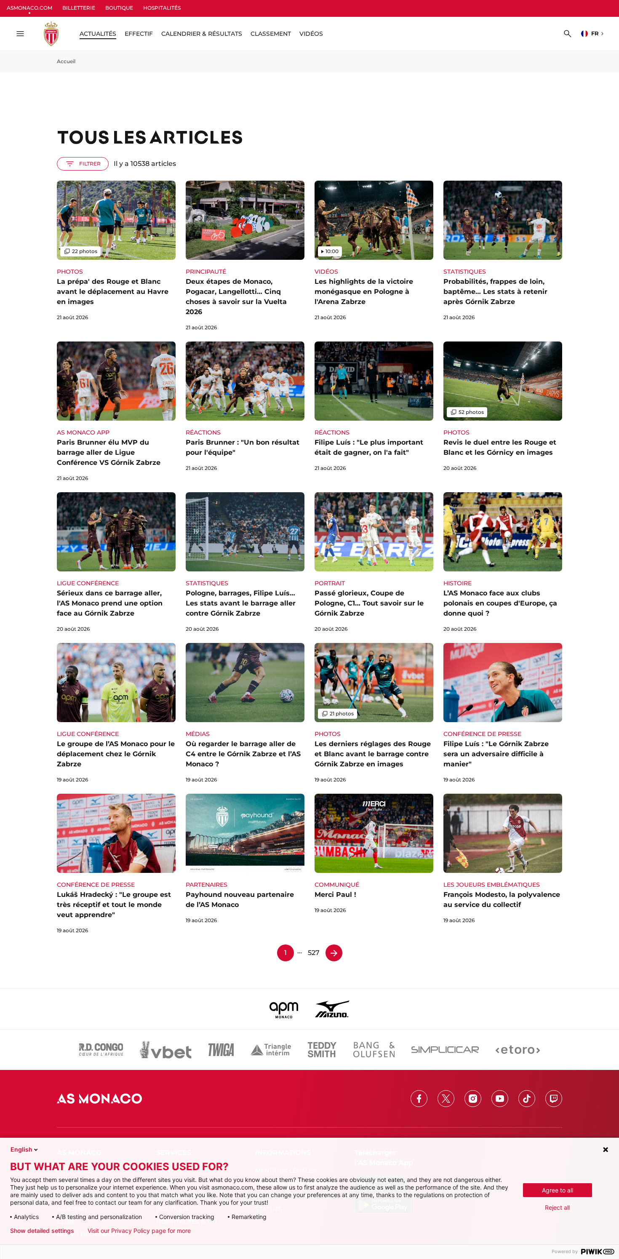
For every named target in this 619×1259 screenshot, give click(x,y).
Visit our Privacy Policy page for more (139, 1230)
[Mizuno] (332, 1009)
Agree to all (557, 1190)
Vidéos (311, 33)
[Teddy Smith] (322, 1050)
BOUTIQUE (119, 8)
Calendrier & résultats (201, 33)
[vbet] (165, 1050)
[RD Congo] (101, 1050)
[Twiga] (221, 1050)
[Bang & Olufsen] (374, 1050)
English (21, 1149)
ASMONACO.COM (29, 8)
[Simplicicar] (445, 1050)
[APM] (284, 1009)
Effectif (139, 33)
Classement (271, 33)
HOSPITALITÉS (162, 8)
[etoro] (518, 1050)
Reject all (557, 1207)
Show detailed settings (42, 1230)
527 (314, 953)
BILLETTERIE (78, 8)
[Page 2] (334, 952)
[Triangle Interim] (271, 1050)
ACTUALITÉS (98, 33)
